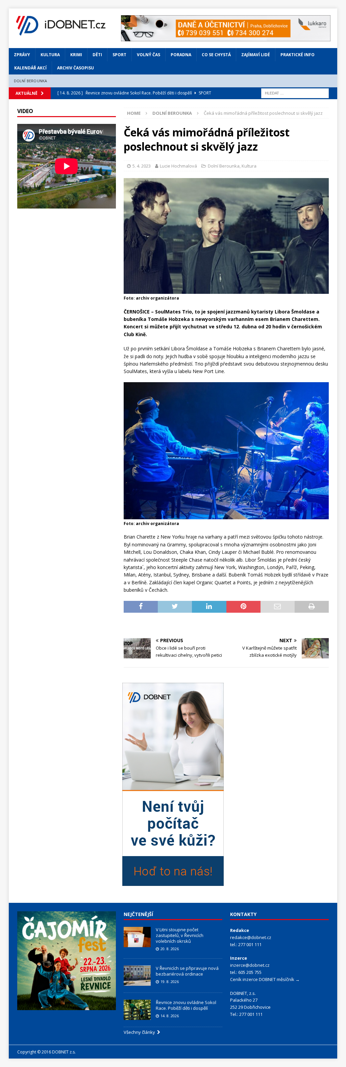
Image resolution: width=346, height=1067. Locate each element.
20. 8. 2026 (169, 948)
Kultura (50, 55)
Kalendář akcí (30, 68)
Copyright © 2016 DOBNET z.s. (46, 1052)
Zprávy (22, 55)
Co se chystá (216, 55)
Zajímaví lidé (255, 55)
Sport (119, 55)
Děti (97, 55)
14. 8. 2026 (169, 1015)
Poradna (181, 55)
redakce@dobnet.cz (250, 937)
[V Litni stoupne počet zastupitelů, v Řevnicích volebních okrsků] (137, 937)
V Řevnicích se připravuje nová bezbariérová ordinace (187, 971)
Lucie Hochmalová (178, 166)
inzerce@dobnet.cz (250, 965)
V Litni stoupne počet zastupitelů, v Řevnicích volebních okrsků (179, 935)
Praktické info (297, 55)
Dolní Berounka (30, 80)
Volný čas (148, 55)
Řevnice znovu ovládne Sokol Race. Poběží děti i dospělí (186, 1005)
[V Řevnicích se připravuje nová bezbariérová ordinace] (137, 975)
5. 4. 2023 (141, 166)
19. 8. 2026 (169, 981)
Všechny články (140, 1032)
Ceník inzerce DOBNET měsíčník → (265, 979)
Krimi (76, 55)
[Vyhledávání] (295, 92)
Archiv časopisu (75, 68)
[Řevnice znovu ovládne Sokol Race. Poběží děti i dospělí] (137, 1010)
